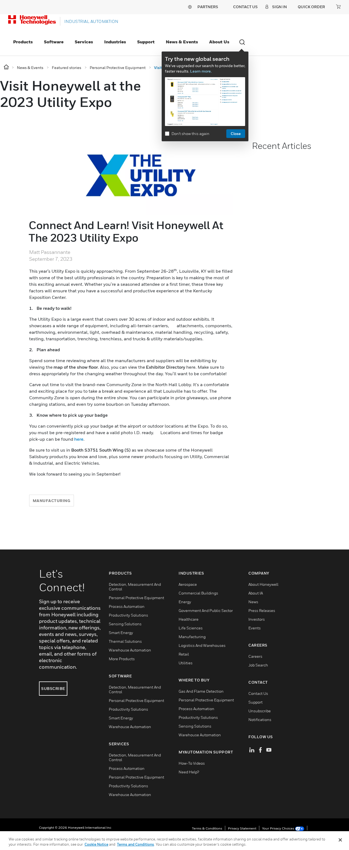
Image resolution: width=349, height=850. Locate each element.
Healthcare (188, 619)
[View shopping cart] (338, 6)
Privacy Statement (242, 828)
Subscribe (53, 688)
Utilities (185, 662)
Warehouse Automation (130, 650)
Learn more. (201, 71)
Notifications (259, 719)
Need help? (189, 772)
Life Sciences (191, 628)
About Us (219, 41)
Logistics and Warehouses (202, 645)
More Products (122, 658)
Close (236, 133)
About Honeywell (263, 584)
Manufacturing (52, 500)
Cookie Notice (96, 844)
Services (84, 41)
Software (54, 41)
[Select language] (190, 6)
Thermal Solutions (125, 641)
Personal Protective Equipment (136, 597)
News (253, 601)
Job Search (258, 665)
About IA (255, 593)
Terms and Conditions (135, 844)
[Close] (340, 840)
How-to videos (192, 763)
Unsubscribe (259, 710)
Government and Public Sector (206, 610)
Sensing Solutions (125, 623)
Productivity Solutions (128, 615)
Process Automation (127, 606)
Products (23, 41)
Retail (184, 654)
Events (254, 628)
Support (146, 41)
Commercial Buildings (198, 593)
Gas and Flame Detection (201, 691)
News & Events (182, 41)
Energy (185, 601)
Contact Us (258, 693)
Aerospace (188, 584)
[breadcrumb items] (7, 67)
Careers (255, 656)
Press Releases (261, 610)
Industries (115, 41)
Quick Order (311, 6)
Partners (207, 6)
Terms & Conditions (207, 828)
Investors (256, 619)
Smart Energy (121, 632)
